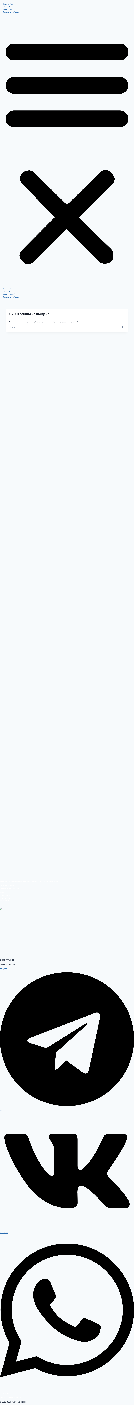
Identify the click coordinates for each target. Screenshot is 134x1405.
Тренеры (6, 7)
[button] (67, 150)
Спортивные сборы (10, 9)
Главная (6, 1)
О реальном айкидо (11, 12)
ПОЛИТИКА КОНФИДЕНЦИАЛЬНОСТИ (10, 1398)
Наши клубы (8, 4)
